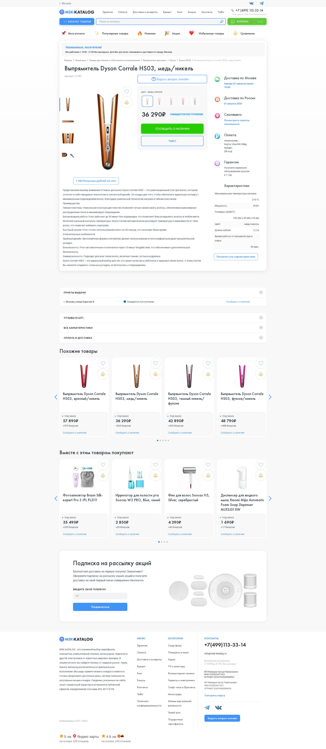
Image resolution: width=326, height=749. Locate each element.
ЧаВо (221, 12)
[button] (56, 397)
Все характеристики (78, 328)
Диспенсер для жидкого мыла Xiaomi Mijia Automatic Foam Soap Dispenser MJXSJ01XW (242, 502)
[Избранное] (126, 92)
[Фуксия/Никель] (159, 101)
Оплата (122, 12)
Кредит (167, 12)
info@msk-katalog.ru (215, 653)
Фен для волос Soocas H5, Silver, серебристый (189, 497)
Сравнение (247, 33)
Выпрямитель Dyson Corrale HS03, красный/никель (84, 396)
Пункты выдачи (75, 292)
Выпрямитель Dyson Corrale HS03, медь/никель (136, 396)
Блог (179, 12)
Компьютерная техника (181, 673)
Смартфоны (175, 645)
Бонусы (192, 12)
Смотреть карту (214, 695)
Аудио (171, 659)
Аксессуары (175, 694)
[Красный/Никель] (183, 101)
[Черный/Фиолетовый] (195, 101)
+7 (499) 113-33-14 (249, 10)
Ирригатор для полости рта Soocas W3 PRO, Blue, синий (137, 497)
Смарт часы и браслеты (181, 687)
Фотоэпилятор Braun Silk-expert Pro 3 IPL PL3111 (83, 497)
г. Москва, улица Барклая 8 (79, 301)
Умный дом (174, 712)
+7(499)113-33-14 (225, 645)
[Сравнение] (126, 102)
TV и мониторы (176, 666)
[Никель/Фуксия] (171, 101)
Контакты (207, 12)
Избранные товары (211, 33)
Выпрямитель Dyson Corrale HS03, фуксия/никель (242, 396)
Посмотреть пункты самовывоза (236, 122)
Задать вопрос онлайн (172, 79)
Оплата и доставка (78, 338)
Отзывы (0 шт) (73, 318)
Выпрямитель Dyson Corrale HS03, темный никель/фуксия (189, 398)
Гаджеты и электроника (181, 680)
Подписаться (100, 607)
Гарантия (108, 12)
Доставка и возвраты (145, 12)
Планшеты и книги (178, 652)
